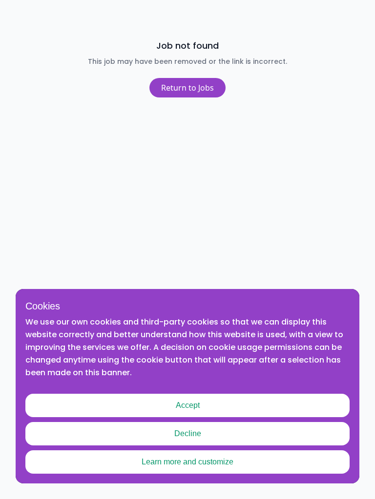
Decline (187, 433)
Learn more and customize (187, 462)
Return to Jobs (187, 87)
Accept (188, 405)
